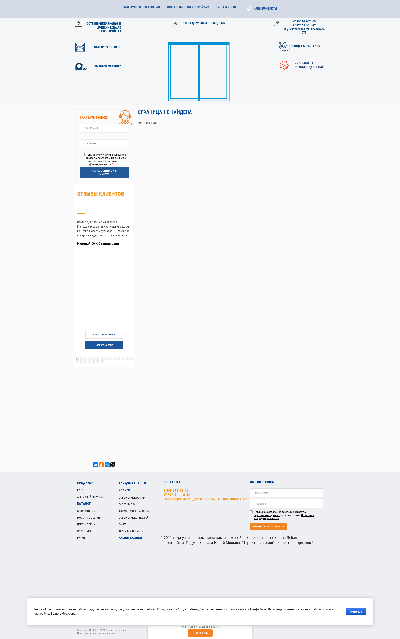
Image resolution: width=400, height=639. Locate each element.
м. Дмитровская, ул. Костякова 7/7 (304, 31)
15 (77, 362)
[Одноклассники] (101, 464)
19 (94, 362)
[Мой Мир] (107, 464)
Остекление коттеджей (133, 517)
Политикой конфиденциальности (101, 162)
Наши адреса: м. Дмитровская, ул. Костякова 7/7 (205, 499)
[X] (112, 464)
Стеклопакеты (86, 511)
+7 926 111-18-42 (304, 25)
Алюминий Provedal (90, 496)
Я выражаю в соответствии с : (106, 159)
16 (81, 362)
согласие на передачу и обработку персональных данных (106, 156)
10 (115, 358)
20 (98, 362)
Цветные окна (86, 524)
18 (90, 362)
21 (102, 362)
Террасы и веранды (131, 531)
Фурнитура (84, 531)
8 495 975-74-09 (176, 490)
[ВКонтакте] (95, 464)
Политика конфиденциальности (96, 633)
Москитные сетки (88, 517)
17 (85, 362)
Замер (122, 524)
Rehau (80, 490)
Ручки (81, 537)
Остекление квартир (132, 497)
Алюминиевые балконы (134, 511)
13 (127, 358)
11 (119, 358)
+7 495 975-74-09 (304, 21)
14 (131, 358)
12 (123, 358)
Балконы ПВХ (127, 504)
